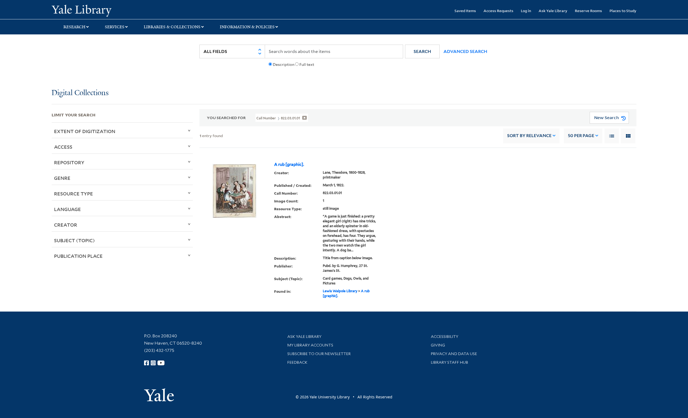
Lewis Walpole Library (340, 291)
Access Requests (498, 10)
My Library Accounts (310, 345)
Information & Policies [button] (247, 27)
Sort (529, 135)
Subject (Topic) (74, 240)
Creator (65, 224)
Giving (438, 345)
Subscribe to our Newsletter (319, 354)
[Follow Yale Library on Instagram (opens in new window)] (153, 362)
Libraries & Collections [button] (172, 27)
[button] (422, 51)
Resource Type (73, 193)
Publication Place (78, 256)
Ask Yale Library (553, 10)
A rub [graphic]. (289, 164)
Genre (62, 178)
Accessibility (444, 336)
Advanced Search (465, 51)
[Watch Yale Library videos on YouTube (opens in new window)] (160, 362)
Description (283, 64)
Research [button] (74, 27)
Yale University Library (95, 10)
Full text (306, 64)
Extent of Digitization (84, 131)
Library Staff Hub (449, 362)
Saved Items (465, 10)
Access (63, 147)
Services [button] (114, 27)
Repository (69, 162)
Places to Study (623, 10)
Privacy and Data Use (454, 354)
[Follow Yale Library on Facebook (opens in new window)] (146, 362)
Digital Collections (80, 93)
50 (581, 135)
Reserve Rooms (588, 10)
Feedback (297, 362)
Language (67, 209)
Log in (526, 10)
